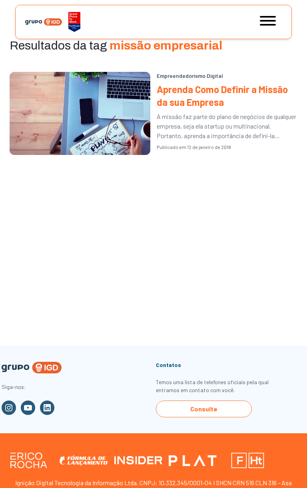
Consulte (203, 409)
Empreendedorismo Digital (190, 75)
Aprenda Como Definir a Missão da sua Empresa (222, 95)
